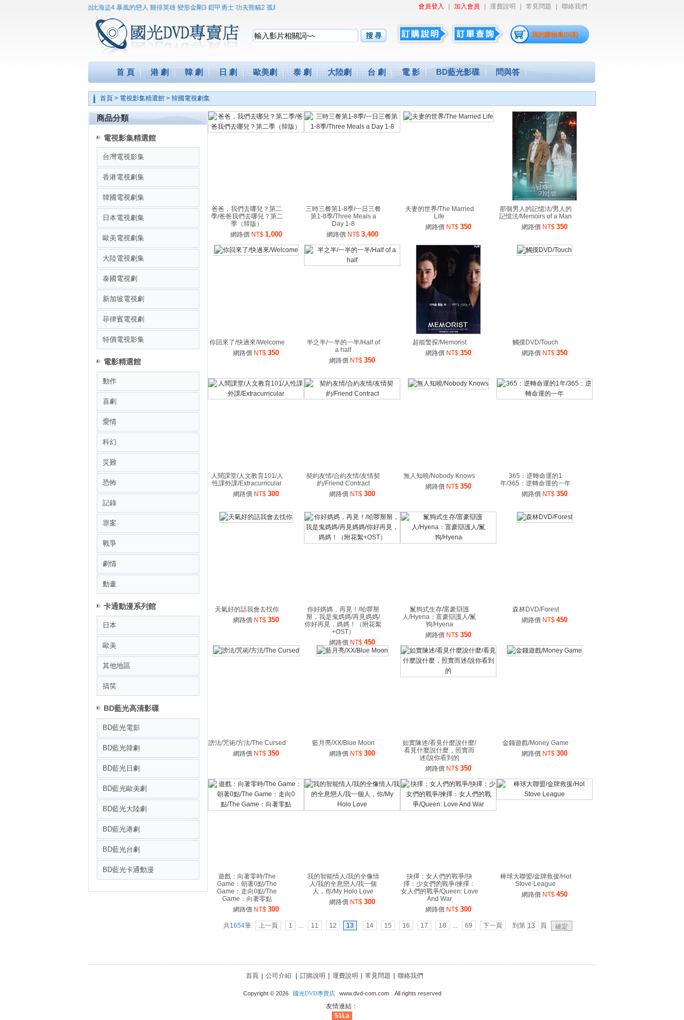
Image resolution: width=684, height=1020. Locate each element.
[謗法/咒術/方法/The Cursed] (256, 650)
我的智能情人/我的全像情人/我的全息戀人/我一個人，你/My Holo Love (343, 884)
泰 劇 (302, 71)
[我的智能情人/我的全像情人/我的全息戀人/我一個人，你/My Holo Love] (352, 804)
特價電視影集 (123, 339)
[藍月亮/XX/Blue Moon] (352, 650)
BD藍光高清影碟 (131, 708)
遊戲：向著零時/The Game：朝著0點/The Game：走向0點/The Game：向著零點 (247, 888)
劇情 (109, 564)
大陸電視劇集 (123, 258)
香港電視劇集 (123, 177)
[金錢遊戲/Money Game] (544, 650)
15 (388, 925)
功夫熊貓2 (243, 7)
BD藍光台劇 (121, 849)
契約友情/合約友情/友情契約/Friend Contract (343, 479)
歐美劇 (265, 71)
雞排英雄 (155, 7)
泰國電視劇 (120, 278)
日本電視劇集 (123, 218)
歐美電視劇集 (123, 238)
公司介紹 (278, 975)
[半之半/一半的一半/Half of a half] (352, 260)
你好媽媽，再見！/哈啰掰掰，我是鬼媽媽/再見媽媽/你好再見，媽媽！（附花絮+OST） (343, 620)
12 (333, 925)
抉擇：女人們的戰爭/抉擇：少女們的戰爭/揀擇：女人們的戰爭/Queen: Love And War (439, 888)
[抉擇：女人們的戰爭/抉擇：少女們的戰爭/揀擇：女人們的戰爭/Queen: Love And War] (448, 804)
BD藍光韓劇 (121, 748)
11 (314, 925)
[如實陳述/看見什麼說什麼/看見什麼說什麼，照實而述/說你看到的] (448, 670)
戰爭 (109, 543)
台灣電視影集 (123, 157)
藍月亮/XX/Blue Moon (343, 743)
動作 (109, 381)
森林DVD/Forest (535, 609)
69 (468, 925)
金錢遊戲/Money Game (535, 743)
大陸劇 (340, 71)
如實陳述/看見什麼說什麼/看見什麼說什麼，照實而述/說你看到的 (439, 750)
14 (370, 925)
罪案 (109, 523)
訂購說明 (312, 975)
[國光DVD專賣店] (152, 32)
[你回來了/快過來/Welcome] (256, 250)
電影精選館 (122, 361)
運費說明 (503, 6)
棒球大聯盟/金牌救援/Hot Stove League (535, 880)
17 (424, 925)
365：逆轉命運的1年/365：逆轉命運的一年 (535, 479)
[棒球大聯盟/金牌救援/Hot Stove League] (544, 794)
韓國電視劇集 (191, 98)
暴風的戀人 (125, 7)
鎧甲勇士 (214, 7)
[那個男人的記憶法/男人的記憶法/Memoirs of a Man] (544, 198)
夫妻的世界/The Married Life (439, 212)
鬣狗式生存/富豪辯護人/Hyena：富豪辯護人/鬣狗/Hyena (439, 617)
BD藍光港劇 (121, 829)
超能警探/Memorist (440, 342)
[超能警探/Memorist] (448, 332)
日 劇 (228, 71)
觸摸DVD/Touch (535, 342)
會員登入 (431, 6)
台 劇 (377, 71)
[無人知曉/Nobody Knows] (448, 383)
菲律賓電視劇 (123, 319)
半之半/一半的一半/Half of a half (343, 346)
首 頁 (125, 71)
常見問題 (538, 6)
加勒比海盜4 (89, 7)
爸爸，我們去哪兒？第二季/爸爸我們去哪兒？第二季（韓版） (247, 216)
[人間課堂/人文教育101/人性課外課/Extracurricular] (256, 393)
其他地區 (116, 666)
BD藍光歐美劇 (125, 788)
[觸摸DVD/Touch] (544, 250)
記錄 (109, 503)
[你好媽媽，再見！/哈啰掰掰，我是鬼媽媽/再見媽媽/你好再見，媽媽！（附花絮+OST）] (352, 537)
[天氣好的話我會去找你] (256, 517)
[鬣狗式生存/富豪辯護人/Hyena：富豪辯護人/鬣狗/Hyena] (448, 537)
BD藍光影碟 (458, 71)
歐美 (109, 645)
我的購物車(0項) (555, 34)
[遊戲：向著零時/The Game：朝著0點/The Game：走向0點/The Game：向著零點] (256, 804)
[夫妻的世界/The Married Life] (448, 116)
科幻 (109, 442)
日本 (109, 625)
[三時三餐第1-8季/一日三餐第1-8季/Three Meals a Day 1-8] (352, 126)
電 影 (411, 71)
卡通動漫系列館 (130, 606)
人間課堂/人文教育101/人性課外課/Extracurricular (247, 479)
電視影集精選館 (142, 98)
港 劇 (160, 71)
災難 (109, 462)
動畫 (109, 584)
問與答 (508, 71)
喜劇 (109, 401)
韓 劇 (194, 71)
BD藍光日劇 (121, 768)
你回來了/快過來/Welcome (247, 342)
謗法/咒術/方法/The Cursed (247, 743)
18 (442, 925)
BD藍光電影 (121, 728)
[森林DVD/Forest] (545, 517)
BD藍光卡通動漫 (128, 870)
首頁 (106, 98)
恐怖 (109, 482)
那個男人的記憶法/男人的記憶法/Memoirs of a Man (535, 212)
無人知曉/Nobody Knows (439, 476)
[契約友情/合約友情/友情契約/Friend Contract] (352, 393)
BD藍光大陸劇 (125, 809)
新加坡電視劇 (123, 299)
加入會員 (467, 6)
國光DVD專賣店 (314, 993)
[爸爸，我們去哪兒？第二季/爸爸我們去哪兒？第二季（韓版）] (256, 126)
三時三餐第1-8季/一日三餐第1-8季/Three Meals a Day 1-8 (343, 216)
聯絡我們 (574, 6)
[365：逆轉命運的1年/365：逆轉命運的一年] (544, 393)
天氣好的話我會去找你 (247, 609)
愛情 (109, 422)
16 (406, 925)
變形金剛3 (184, 7)
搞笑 (109, 686)
